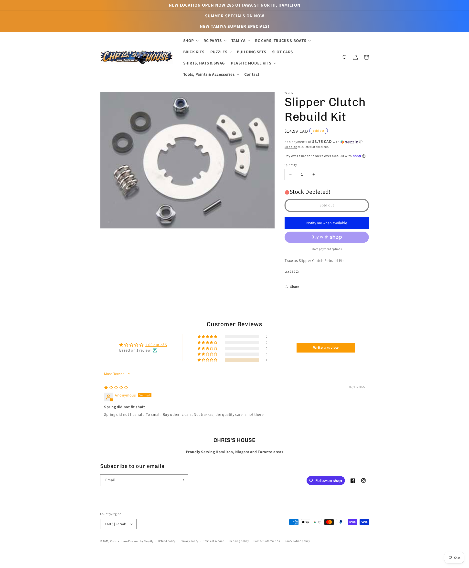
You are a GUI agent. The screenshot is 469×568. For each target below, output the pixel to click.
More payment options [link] (327, 249)
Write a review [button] (326, 347)
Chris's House (119, 541)
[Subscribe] (182, 480)
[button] (190, 40)
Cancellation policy (297, 541)
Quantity (291, 165)
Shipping (291, 147)
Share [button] (294, 286)
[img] (116, 387)
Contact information (267, 541)
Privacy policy (190, 541)
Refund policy (167, 541)
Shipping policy (239, 541)
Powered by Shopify (140, 541)
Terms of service (213, 541)
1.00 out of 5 (156, 344)
